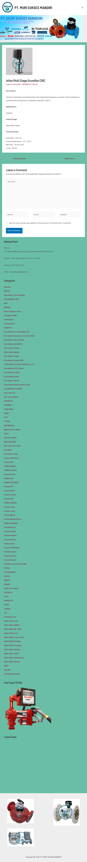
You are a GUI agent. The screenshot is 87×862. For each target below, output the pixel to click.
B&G (5, 303)
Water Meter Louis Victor (14, 637)
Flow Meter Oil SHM (12, 372)
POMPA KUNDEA (10, 503)
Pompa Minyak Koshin (12, 519)
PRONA (7, 568)
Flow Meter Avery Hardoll (14, 340)
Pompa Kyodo (9, 507)
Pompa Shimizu (10, 539)
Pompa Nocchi (9, 527)
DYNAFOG (8, 328)
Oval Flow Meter (10, 438)
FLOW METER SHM (11, 377)
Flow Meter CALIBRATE (13, 344)
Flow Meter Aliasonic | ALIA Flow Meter (19, 336)
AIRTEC (7, 291)
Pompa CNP (8, 462)
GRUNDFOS (26, 84)
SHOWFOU (8, 592)
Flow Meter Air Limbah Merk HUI (16, 332)
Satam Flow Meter (11, 588)
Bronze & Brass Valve (12, 311)
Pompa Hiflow (9, 491)
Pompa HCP (8, 486)
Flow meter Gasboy (11, 352)
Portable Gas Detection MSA (15, 564)
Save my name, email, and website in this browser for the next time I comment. (40, 223)
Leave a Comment (13, 84)
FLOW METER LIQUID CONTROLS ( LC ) (19, 364)
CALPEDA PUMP (10, 315)
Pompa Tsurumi (10, 552)
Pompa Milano (9, 515)
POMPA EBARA (10, 466)
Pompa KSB (8, 499)
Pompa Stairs (9, 544)
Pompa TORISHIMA (11, 548)
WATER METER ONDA (12, 641)
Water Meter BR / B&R (12, 629)
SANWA (7, 584)
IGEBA (6, 413)
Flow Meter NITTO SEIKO (14, 368)
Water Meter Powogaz (13, 645)
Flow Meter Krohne (11, 356)
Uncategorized (10, 617)
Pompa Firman (9, 474)
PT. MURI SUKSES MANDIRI (33, 7)
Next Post (70, 158)
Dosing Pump (9, 324)
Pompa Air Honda (11, 454)
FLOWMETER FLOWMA (13, 389)
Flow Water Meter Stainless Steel (17, 385)
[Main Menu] (82, 7)
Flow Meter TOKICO (12, 381)
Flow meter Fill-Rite (11, 348)
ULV (5, 613)
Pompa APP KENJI (11, 458)
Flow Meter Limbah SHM (13, 360)
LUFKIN (7, 421)
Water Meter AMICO (12, 625)
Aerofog (7, 287)
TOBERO (7, 609)
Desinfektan (8, 319)
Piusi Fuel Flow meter (12, 446)
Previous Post (18, 158)
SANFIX (7, 580)
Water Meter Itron (11, 633)
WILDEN (7, 670)
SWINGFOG (8, 601)
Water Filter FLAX (11, 621)
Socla (6, 596)
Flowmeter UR (9, 393)
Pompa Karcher (10, 495)
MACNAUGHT (9, 425)
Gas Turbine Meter (11, 397)
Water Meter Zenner (12, 662)
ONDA (6, 434)
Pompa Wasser (10, 560)
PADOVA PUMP (10, 442)
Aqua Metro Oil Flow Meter (14, 295)
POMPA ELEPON (10, 470)
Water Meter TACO (11, 654)
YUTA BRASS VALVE (12, 674)
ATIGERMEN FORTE (11, 299)
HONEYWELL (9, 409)
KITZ (6, 417)
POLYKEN (7, 450)
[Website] (70, 215)
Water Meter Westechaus (14, 658)
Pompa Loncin (9, 511)
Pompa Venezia (10, 556)
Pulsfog (7, 576)
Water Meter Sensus (12, 649)
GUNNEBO (8, 405)
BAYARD (7, 307)
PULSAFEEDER (9, 572)
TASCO (7, 605)
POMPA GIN (8, 478)
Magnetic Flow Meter (12, 429)
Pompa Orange (10, 531)
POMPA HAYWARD (11, 482)
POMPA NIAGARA (11, 523)
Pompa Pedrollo (10, 535)
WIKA (6, 666)
